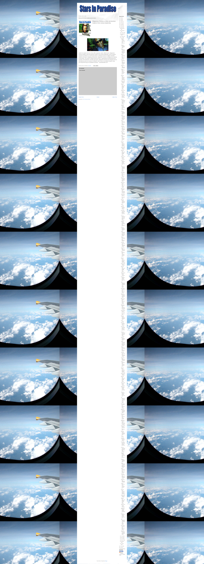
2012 (121, 547)
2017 (121, 23)
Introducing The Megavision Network (123, 66)
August (122, 36)
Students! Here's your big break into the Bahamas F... (123, 41)
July (122, 37)
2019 (121, 20)
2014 (121, 27)
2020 (121, 19)
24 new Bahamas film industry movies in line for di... (123, 72)
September (123, 34)
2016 (121, 24)
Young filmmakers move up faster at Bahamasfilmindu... (123, 51)
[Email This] (93, 65)
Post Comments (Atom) (86, 99)
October (122, 32)
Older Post (114, 97)
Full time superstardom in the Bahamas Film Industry (123, 101)
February (122, 541)
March (122, 540)
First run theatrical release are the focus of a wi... (123, 162)
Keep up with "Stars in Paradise (123, 82)
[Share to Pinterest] (97, 65)
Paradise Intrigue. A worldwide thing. (123, 46)
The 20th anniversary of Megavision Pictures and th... (123, 62)
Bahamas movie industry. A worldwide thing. (123, 201)
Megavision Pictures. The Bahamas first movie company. (123, 190)
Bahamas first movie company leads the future (123, 179)
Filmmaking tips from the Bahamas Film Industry (123, 174)
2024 (121, 17)
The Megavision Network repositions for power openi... (123, 168)
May (122, 537)
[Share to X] (95, 65)
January (122, 543)
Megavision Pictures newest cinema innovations (123, 388)
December (122, 28)
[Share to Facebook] (96, 65)
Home (98, 97)
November (122, 30)
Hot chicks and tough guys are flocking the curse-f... (123, 96)
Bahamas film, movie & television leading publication (123, 77)
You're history (122, 205)
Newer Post (81, 97)
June (122, 536)
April (122, 538)
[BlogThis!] (94, 65)
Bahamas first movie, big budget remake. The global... (123, 86)
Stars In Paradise (121, 553)
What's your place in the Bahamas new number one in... (123, 185)
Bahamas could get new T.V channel (123, 207)
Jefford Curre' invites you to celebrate (123, 91)
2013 (121, 546)
